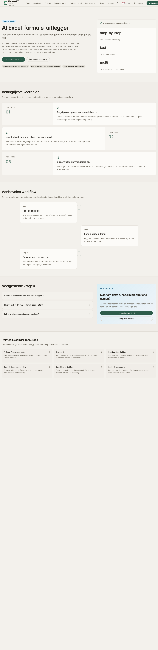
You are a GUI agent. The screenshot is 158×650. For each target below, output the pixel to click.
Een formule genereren (38, 59)
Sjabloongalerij (76, 3)
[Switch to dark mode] (118, 3)
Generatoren (59, 3)
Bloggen (110, 3)
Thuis (28, 3)
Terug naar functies (126, 319)
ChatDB (48, 3)
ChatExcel (37, 3)
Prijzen (101, 3)
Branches (89, 3)
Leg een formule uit (12, 59)
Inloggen (140, 3)
